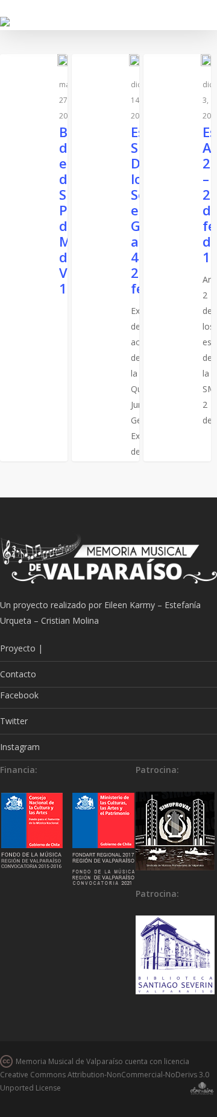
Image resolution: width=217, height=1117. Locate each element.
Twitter (14, 721)
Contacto (18, 674)
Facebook (19, 695)
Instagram (20, 746)
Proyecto (18, 648)
